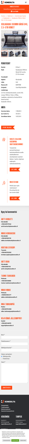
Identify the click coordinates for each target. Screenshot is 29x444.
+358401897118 (6, 266)
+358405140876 (6, 323)
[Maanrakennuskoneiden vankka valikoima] (7, 2)
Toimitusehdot (5, 407)
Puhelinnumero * (5, 341)
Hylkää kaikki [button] (23, 440)
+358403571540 (6, 224)
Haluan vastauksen (6, 354)
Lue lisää (14, 169)
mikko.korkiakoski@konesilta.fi (10, 240)
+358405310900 (6, 281)
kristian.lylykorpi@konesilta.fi (10, 254)
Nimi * (3, 335)
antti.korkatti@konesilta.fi (9, 226)
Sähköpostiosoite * (6, 348)
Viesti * (3, 362)
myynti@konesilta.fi (7, 325)
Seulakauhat (6, 18)
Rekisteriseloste (5, 409)
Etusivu (3, 16)
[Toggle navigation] (26, 2)
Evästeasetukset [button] (6, 440)
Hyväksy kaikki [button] (15, 440)
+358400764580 (6, 309)
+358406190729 (6, 238)
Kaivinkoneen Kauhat (20, 16)
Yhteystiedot (4, 405)
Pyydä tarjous (7, 127)
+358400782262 (6, 252)
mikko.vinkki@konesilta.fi (9, 297)
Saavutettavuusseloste (7, 411)
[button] (26, 39)
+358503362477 (6, 295)
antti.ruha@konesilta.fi (8, 269)
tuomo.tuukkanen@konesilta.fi (10, 283)
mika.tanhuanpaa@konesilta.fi (10, 311)
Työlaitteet (10, 16)
